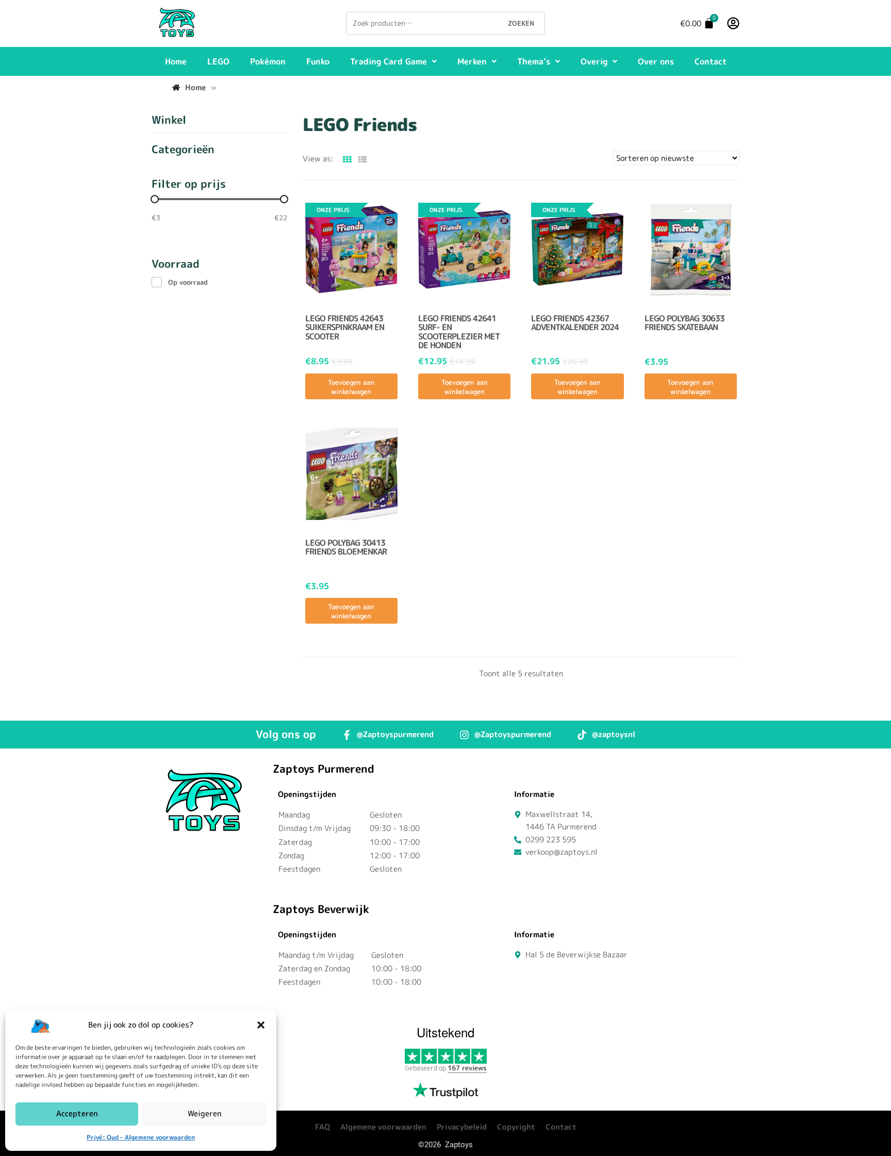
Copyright (516, 1126)
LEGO (218, 61)
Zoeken (521, 23)
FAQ (322, 1126)
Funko (317, 61)
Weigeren (205, 1113)
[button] (261, 1025)
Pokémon (268, 61)
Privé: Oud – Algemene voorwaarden (141, 1137)
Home (176, 61)
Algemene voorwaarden (383, 1126)
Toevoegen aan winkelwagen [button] (351, 387)
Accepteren (77, 1113)
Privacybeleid (462, 1126)
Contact (711, 61)
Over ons (656, 61)
